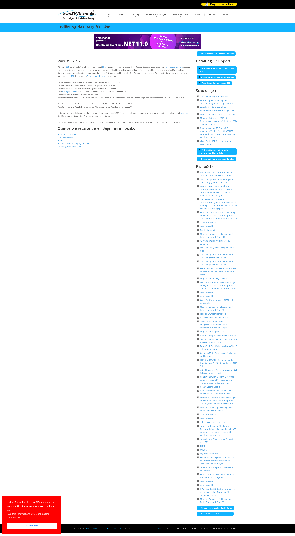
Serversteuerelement (174, 67)
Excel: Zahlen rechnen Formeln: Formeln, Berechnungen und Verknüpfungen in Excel (218, 271)
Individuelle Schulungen (156, 14)
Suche (225, 14)
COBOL (203, 446)
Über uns (212, 14)
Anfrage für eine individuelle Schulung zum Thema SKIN (213, 151)
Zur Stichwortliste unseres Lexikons (217, 53)
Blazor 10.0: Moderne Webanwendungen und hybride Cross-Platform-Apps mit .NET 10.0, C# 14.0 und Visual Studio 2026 (218, 215)
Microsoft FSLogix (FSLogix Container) (217, 114)
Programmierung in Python (212, 331)
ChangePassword (69, 91)
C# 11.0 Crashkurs (208, 481)
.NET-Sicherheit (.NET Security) (214, 96)
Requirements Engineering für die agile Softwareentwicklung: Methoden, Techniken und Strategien (217, 460)
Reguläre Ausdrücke (209, 453)
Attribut (184, 113)
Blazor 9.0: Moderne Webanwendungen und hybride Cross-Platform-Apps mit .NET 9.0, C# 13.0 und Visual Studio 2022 (218, 285)
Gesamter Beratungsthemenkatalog (217, 77)
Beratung (135, 14)
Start (108, 14)
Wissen (198, 14)
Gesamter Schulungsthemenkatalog (217, 159)
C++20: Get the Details (210, 386)
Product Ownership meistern (213, 313)
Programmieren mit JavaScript (213, 278)
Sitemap (193, 528)
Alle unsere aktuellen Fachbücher (216, 508)
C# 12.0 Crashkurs (208, 414)
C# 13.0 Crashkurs (208, 292)
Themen (120, 14)
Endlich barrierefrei (208, 230)
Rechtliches (232, 528)
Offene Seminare (180, 14)
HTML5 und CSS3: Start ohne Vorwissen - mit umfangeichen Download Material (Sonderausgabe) (218, 492)
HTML (104, 67)
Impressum (217, 528)
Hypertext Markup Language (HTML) (73, 143)
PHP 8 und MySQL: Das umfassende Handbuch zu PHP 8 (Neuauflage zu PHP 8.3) (218, 363)
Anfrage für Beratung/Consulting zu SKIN (216, 70)
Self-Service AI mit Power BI (212, 422)
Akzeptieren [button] (32, 525)
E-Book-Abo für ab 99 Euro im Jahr (216, 513)
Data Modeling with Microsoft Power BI (218, 335)
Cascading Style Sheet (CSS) (70, 146)
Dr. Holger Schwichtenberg (113, 528)
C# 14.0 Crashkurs (208, 222)
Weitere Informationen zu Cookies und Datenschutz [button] (28, 516)
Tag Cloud (181, 528)
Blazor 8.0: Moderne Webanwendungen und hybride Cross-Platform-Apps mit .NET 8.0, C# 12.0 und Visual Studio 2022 (218, 400)
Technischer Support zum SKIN (215, 83)
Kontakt (205, 528)
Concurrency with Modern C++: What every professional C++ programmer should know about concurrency (217, 379)
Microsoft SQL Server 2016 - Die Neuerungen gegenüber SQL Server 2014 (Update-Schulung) (218, 121)
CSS (67, 67)
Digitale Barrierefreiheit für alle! (214, 317)
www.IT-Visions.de (92, 528)
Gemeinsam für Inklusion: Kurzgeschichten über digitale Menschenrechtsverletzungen (213, 324)
